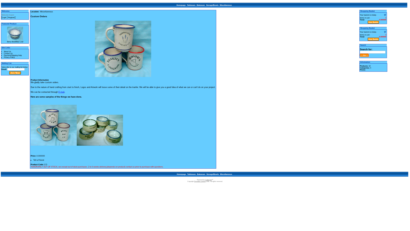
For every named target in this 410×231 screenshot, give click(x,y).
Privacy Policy (9, 57)
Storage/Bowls (212, 5)
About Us (7, 51)
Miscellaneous (226, 5)
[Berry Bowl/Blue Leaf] (15, 39)
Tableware (191, 5)
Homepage (181, 5)
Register (11, 17)
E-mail (61, 92)
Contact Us (8, 53)
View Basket (373, 22)
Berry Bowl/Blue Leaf (15, 42)
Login (4, 17)
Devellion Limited (200, 181)
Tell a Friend (38, 160)
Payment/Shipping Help (13, 55)
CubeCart (208, 180)
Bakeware (201, 5)
